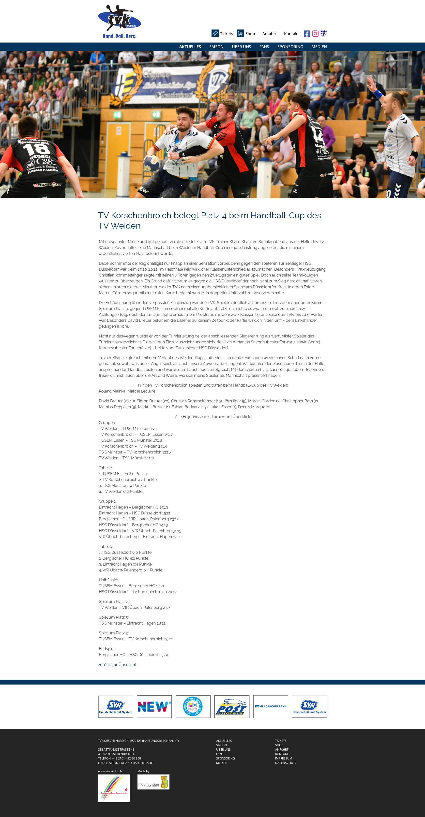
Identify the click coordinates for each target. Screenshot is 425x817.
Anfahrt (269, 33)
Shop (250, 33)
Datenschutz (286, 763)
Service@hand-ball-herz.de (131, 763)
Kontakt (291, 33)
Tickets (226, 33)
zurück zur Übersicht (117, 664)
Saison (216, 46)
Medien (319, 46)
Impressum (283, 758)
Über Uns (241, 46)
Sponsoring (290, 46)
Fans (264, 46)
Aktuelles (190, 46)
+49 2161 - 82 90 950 (126, 758)
